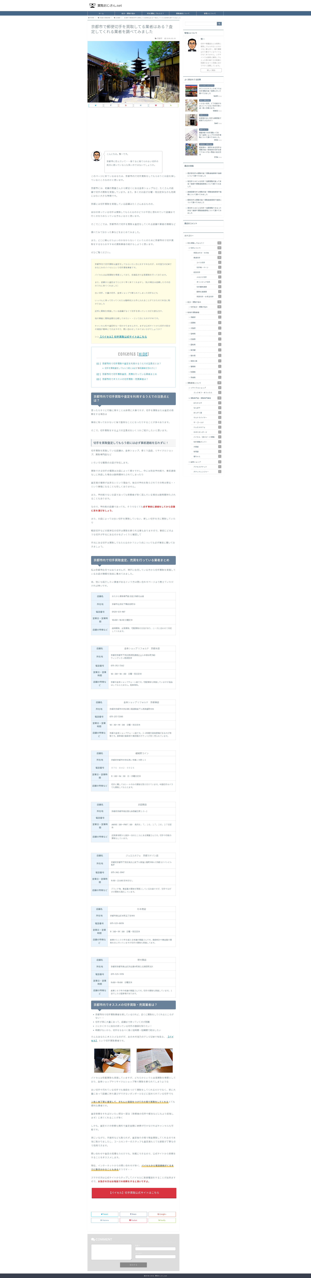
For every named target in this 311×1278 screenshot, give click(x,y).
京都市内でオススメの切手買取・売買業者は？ (125, 379)
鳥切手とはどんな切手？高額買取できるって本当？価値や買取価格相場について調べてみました (204, 210)
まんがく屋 (207, 413)
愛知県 (205, 344)
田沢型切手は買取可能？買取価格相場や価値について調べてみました (204, 174)
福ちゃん (207, 456)
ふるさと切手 (208, 277)
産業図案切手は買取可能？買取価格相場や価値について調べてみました (204, 193)
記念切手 (207, 272)
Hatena (105, 1220)
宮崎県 (205, 333)
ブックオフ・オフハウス (207, 392)
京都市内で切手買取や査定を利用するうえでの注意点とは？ (131, 363)
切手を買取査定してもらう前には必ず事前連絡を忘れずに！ (131, 368)
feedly (163, 1220)
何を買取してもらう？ (155, 14)
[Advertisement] (133, 130)
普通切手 (207, 257)
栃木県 (205, 355)
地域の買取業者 (203, 312)
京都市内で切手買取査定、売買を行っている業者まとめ (129, 374)
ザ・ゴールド (207, 422)
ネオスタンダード (207, 432)
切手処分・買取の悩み (205, 307)
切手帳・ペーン (208, 267)
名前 (137, 1246)
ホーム (101, 14)
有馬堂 (207, 451)
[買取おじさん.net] (105, 5)
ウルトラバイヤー (207, 417)
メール (138, 1253)
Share (134, 1214)
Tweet (105, 1214)
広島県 (205, 339)
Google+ (163, 1214)
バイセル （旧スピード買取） (207, 437)
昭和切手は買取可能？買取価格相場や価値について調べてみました (204, 201)
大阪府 (205, 328)
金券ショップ (205, 462)
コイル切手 (208, 262)
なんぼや (207, 408)
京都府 (205, 317)
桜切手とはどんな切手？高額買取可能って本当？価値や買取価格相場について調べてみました (204, 184)
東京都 (205, 350)
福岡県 (205, 366)
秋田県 (205, 372)
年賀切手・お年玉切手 (208, 296)
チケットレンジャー (207, 472)
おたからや (207, 403)
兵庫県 (205, 323)
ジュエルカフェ (207, 427)
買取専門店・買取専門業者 (205, 398)
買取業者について (183, 14)
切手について (205, 248)
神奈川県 (205, 361)
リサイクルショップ (205, 388)
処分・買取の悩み (128, 14)
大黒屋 (207, 447)
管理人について (210, 14)
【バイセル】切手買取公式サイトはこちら (123, 337)
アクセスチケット (207, 467)
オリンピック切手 (208, 282)
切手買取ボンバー (207, 442)
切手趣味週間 (208, 287)
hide (143, 354)
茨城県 (205, 377)
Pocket (134, 1220)
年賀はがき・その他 (207, 253)
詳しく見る (211, 70)
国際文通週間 (208, 292)
